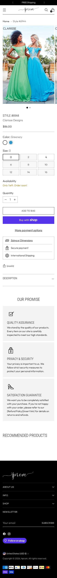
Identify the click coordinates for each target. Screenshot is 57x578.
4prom (24, 558)
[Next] (44, 2)
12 (11, 172)
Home (6, 21)
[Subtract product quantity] (14, 200)
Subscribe (48, 523)
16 (46, 172)
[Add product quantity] (5, 200)
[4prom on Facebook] (4, 534)
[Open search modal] (46, 10)
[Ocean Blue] (11, 142)
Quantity (8, 193)
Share (10, 266)
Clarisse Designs (13, 120)
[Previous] (13, 2)
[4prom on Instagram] (9, 534)
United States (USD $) (16, 553)
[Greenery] (5, 142)
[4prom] (28, 9)
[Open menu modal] (4, 10)
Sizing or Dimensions (22, 240)
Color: (12, 137)
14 (28, 172)
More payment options (28, 230)
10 (46, 164)
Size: (7, 150)
